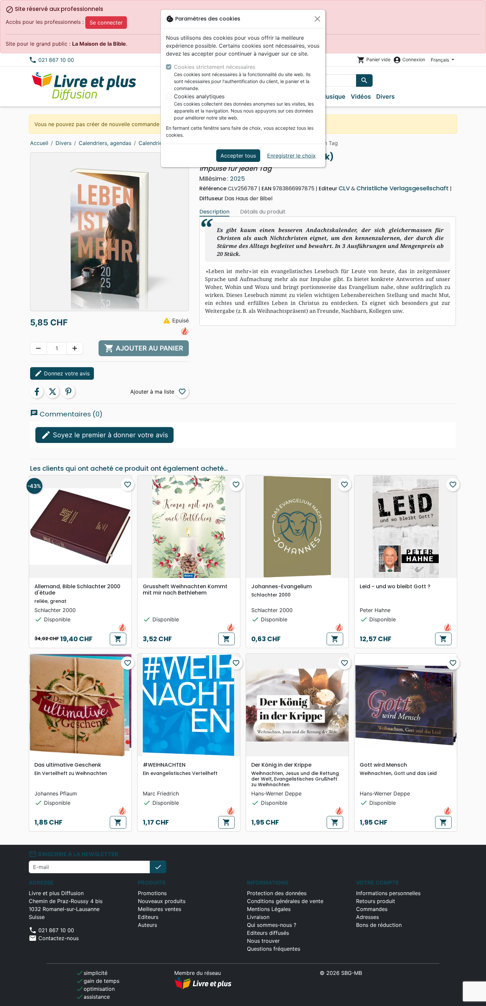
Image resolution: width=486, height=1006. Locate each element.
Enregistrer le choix (291, 155)
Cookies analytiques (199, 96)
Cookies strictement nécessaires (214, 67)
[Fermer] (317, 19)
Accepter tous (238, 155)
